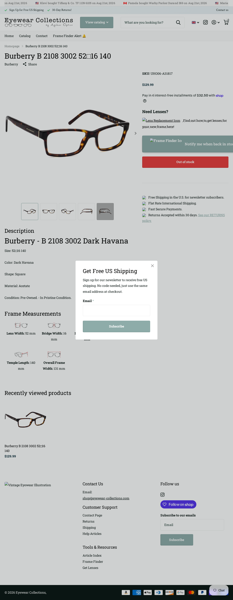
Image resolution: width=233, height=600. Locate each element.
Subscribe (116, 326)
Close (152, 266)
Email (88, 301)
